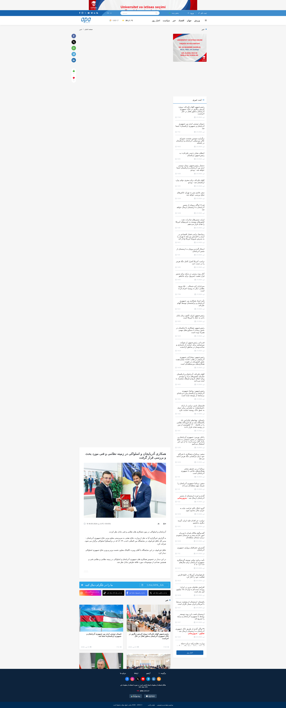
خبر (174, 20)
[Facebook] (79, 13)
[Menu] (205, 20)
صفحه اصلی (88, 29)
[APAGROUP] (143, 690)
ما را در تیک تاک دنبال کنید (114, 593)
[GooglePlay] (135, 696)
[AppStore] (150, 696)
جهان (189, 20)
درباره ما (123, 673)
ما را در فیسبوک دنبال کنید (137, 593)
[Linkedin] (94, 13)
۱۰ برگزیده (162, 673)
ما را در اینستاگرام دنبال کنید (92, 593)
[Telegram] (92, 13)
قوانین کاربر (151, 705)
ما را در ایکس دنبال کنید (160, 593)
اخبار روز (156, 20)
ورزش (197, 20)
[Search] (156, 13)
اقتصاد (181, 20)
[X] (85, 13)
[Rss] (97, 13)
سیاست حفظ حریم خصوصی (165, 705)
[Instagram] (82, 13)
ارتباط (136, 673)
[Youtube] (88, 13)
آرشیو (148, 673)
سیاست (166, 20)
